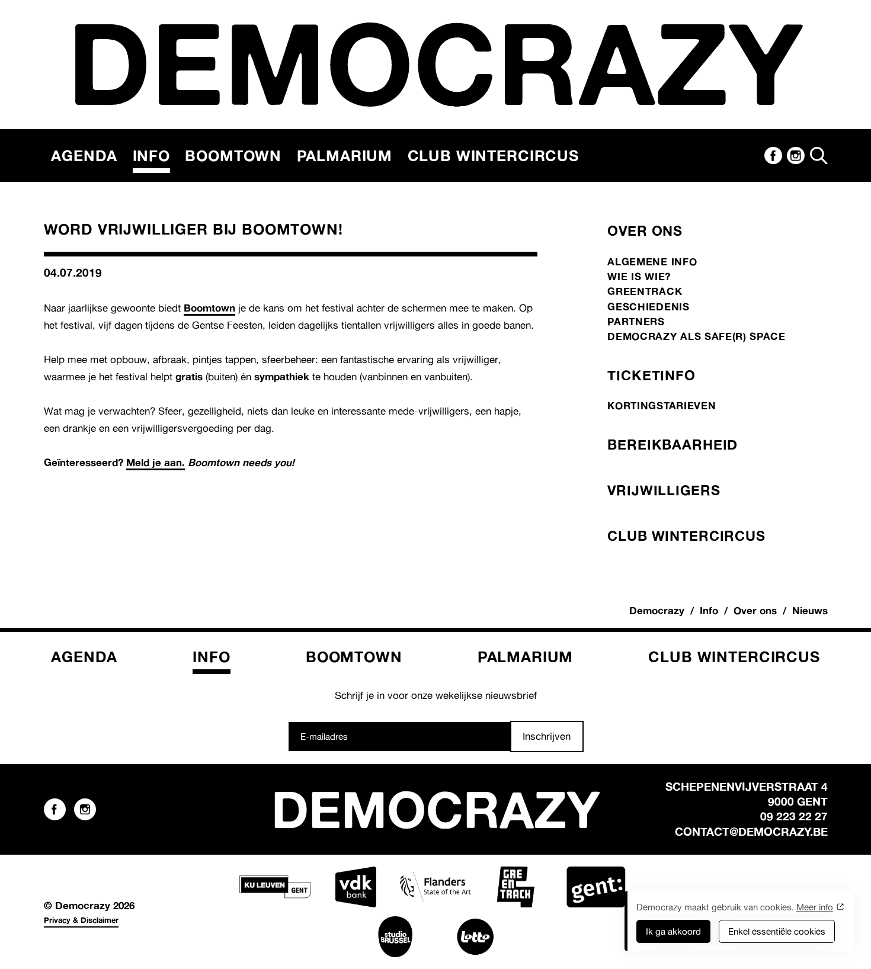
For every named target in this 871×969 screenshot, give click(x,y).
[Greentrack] (515, 887)
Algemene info (652, 261)
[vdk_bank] (355, 887)
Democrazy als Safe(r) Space (696, 336)
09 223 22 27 (794, 816)
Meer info (814, 907)
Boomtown (233, 155)
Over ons (645, 230)
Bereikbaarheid (672, 444)
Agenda (84, 155)
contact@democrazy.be (751, 831)
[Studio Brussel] (395, 936)
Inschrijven (547, 736)
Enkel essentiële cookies (776, 931)
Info (151, 155)
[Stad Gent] (595, 887)
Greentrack (644, 291)
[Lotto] (475, 936)
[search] (819, 156)
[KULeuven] (274, 887)
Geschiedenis (648, 306)
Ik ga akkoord (673, 931)
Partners (635, 321)
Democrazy (656, 610)
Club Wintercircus (493, 155)
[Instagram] (796, 156)
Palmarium (345, 155)
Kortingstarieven (661, 405)
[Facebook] (773, 156)
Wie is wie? (638, 276)
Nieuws (810, 610)
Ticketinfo (651, 375)
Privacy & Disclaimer (81, 920)
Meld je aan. (155, 462)
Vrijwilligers (663, 490)
